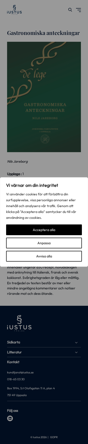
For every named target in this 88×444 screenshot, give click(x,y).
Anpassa (44, 243)
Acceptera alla (44, 230)
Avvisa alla (44, 256)
